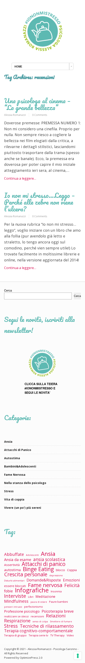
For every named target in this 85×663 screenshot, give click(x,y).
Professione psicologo (22, 611)
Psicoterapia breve (58, 611)
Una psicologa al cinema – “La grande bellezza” (37, 104)
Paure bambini (58, 602)
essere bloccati (15, 586)
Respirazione (17, 621)
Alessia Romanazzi (15, 115)
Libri (30, 597)
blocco (60, 570)
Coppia (72, 570)
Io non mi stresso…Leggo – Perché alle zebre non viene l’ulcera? (39, 202)
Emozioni (71, 580)
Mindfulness (16, 601)
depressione (56, 575)
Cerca (8, 290)
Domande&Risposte (44, 580)
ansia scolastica (49, 559)
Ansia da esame (17, 559)
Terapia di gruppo (15, 635)
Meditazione (45, 596)
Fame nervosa (45, 585)
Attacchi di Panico (17, 450)
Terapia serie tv (38, 635)
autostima (12, 570)
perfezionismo (33, 606)
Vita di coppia (14, 499)
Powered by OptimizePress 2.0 (23, 657)
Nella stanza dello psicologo (25, 483)
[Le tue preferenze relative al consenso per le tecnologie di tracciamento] (78, 656)
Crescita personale (25, 574)
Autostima (12, 458)
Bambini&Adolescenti (20, 466)
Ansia (8, 442)
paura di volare (39, 601)
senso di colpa (40, 621)
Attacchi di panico (43, 564)
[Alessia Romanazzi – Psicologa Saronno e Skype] (42, 55)
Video (70, 635)
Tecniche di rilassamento (47, 626)
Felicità (72, 585)
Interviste (15, 596)
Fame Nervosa (14, 475)
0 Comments (39, 115)
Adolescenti (32, 555)
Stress (9, 491)
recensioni (37, 616)
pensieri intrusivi (13, 606)
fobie (8, 591)
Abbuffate (14, 554)
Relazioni (56, 615)
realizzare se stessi (16, 616)
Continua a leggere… (20, 178)
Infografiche (32, 590)
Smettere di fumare (61, 621)
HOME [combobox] (18, 66)
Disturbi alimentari (14, 580)
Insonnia (56, 591)
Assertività (12, 565)
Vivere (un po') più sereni (22, 508)
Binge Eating (38, 569)
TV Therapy (57, 635)
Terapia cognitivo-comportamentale (38, 631)
